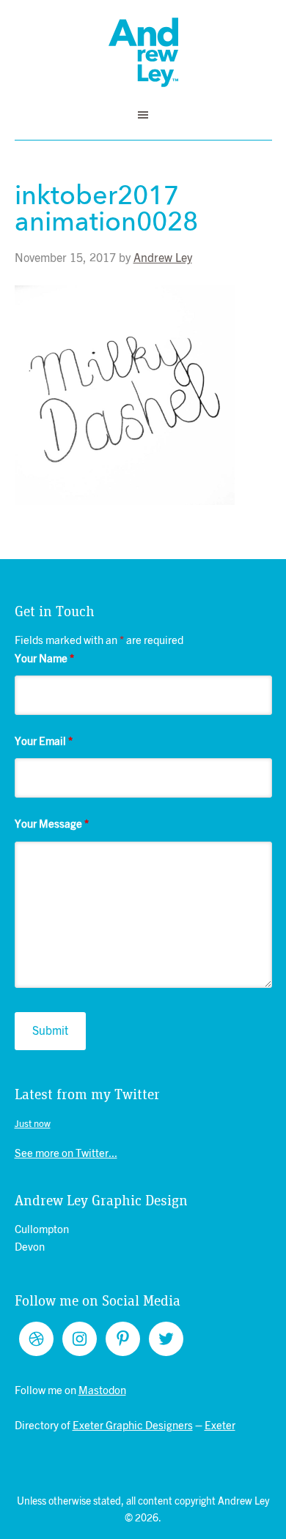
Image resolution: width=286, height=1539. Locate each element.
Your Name (44, 659)
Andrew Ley (143, 52)
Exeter (220, 1425)
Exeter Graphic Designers (133, 1425)
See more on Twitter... (66, 1153)
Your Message (52, 824)
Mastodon (102, 1390)
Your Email (44, 741)
